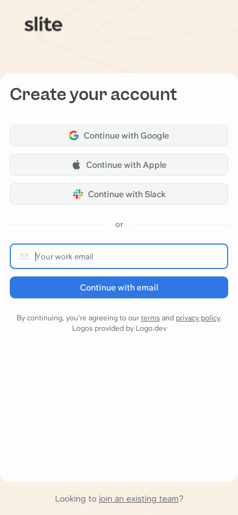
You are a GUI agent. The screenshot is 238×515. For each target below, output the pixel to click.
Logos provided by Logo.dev (119, 328)
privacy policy (198, 318)
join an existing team (139, 498)
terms (150, 318)
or (119, 224)
